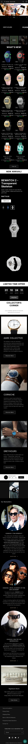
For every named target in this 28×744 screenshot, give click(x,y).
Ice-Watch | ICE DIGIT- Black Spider (20, 65)
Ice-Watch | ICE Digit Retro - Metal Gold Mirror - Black (7, 134)
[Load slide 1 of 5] (11, 17)
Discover (21, 477)
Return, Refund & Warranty (9, 717)
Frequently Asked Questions (10, 720)
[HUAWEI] (15, 27)
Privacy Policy (6, 711)
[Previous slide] (8, 17)
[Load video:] (14, 490)
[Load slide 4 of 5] (15, 17)
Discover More (10, 355)
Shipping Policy (6, 714)
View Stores (14, 700)
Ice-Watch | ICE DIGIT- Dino (7, 64)
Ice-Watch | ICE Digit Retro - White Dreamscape (20, 88)
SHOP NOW (13, 556)
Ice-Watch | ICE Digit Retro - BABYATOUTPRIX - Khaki (7, 111)
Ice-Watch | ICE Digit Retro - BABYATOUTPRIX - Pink (7, 88)
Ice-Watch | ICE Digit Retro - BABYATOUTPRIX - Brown (20, 134)
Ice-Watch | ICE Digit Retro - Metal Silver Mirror (20, 111)
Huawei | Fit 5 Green (20, 156)
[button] (1, 1)
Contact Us (5, 723)
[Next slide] (19, 17)
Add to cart (6, 200)
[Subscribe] (21, 732)
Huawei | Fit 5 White (7, 156)
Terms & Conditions (7, 708)
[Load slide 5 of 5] (17, 17)
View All (14, 166)
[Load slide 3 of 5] (14, 17)
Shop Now (13, 297)
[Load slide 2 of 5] (12, 17)
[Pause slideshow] (26, 17)
